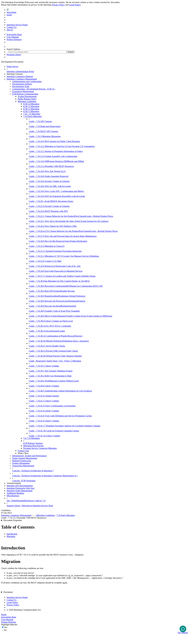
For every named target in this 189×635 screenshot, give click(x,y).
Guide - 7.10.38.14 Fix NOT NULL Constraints (50, 326)
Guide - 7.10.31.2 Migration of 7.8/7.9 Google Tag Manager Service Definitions (64, 256)
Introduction (12, 534)
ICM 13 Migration (31, 106)
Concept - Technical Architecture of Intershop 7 (33, 470)
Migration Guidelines (27, 101)
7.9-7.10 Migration (31, 438)
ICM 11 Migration (31, 111)
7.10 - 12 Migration (31, 114)
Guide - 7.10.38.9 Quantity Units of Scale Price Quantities (54, 311)
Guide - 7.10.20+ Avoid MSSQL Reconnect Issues (51, 201)
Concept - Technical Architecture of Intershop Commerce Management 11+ (45, 475)
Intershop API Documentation (20, 485)
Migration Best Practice (33, 446)
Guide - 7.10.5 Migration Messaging (45, 136)
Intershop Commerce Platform (20, 76)
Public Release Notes (27, 99)
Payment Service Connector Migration (40, 448)
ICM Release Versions (33, 443)
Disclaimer (8, 592)
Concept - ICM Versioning (23, 480)
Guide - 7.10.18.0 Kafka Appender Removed (48, 176)
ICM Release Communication (25, 94)
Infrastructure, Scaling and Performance (29, 456)
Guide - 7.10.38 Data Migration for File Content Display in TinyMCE (59, 281)
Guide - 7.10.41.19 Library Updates (44, 436)
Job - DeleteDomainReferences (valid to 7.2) (26, 500)
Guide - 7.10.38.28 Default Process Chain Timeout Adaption (55, 356)
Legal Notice (75, 5)
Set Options (183, 632)
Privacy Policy (58, 5)
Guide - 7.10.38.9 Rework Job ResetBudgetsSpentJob (52, 306)
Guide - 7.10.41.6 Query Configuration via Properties (52, 406)
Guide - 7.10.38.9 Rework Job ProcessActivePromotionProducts (57, 301)
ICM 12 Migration (31, 109)
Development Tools (20, 86)
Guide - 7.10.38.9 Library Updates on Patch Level (51, 321)
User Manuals (13, 37)
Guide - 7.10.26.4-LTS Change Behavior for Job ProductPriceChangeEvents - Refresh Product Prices (73, 231)
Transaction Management (23, 466)
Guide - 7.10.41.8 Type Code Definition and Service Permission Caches (60, 416)
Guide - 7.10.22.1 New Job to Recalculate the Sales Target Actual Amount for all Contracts (68, 221)
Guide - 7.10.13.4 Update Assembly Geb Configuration (53, 156)
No (5, 630)
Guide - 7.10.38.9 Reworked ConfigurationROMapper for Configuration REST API (66, 286)
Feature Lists (23, 451)
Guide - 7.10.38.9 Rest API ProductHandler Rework (52, 291)
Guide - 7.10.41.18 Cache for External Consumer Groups (54, 431)
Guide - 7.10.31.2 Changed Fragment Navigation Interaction (55, 251)
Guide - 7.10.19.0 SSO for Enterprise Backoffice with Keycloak (57, 196)
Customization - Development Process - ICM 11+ (33, 89)
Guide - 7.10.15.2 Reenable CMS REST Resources (51, 166)
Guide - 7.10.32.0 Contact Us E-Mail (45, 261)
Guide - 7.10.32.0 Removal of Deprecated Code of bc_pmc (55, 266)
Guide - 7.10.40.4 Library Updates (44, 386)
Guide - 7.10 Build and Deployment (44, 126)
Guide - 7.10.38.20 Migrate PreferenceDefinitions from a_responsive (59, 341)
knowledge (11, 12)
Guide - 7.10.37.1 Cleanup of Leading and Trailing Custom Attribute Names (62, 276)
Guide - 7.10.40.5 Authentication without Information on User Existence (60, 391)
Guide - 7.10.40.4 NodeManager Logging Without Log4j (54, 381)
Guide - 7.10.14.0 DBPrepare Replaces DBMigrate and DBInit (56, 161)
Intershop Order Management (19, 490)
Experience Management (23, 91)
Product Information (21, 463)
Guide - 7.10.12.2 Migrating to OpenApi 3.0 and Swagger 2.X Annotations (62, 146)
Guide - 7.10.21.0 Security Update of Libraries (49, 206)
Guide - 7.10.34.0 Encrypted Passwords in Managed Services (55, 271)
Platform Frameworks (21, 461)
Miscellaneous (13, 495)
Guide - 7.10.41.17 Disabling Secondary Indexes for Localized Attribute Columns (64, 426)
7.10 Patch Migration (32, 116)
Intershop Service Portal (17, 25)
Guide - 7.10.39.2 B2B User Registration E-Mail (50, 376)
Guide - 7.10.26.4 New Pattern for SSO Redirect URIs (53, 226)
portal (9, 15)
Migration (11, 536)
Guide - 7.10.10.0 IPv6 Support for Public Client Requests (54, 141)
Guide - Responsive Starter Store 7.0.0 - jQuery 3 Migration (55, 361)
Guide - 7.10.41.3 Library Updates (44, 401)
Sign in (10, 30)
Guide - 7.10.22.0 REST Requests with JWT (48, 211)
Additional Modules (15, 493)
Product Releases (14, 39)
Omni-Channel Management (24, 458)
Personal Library (14, 54)
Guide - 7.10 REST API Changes (43, 131)
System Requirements (27, 96)
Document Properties (12, 520)
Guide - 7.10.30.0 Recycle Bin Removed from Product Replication (58, 241)
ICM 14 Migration (31, 104)
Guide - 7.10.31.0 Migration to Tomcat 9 (46, 246)
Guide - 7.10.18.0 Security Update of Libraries (49, 181)
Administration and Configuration (27, 81)
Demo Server (12, 66)
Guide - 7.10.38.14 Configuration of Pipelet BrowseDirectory (56, 336)
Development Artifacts (22, 84)
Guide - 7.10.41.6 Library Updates (44, 411)
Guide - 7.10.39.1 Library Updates (44, 366)
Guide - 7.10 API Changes (40, 121)
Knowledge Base (14, 34)
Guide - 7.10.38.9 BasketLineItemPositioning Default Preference (57, 296)
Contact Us (11, 27)
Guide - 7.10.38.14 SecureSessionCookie (47, 331)
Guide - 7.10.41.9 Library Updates (44, 421)
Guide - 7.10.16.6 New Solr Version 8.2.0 (47, 171)
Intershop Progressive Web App (20, 488)
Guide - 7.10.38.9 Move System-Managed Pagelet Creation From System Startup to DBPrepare (70, 316)
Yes (5, 627)
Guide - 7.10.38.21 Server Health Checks (47, 346)
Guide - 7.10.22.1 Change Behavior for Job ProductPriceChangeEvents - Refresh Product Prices (71, 216)
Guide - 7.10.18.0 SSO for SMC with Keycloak (50, 186)
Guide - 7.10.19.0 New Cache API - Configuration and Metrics (56, 191)
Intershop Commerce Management (22, 79)
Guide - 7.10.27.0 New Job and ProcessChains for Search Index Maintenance (63, 236)
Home (4, 614)
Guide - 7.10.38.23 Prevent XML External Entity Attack (53, 351)
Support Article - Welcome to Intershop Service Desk (30, 505)
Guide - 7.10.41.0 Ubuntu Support (44, 396)
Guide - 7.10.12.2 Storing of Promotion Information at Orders (56, 151)
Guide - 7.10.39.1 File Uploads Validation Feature (51, 371)
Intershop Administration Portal (20, 71)
